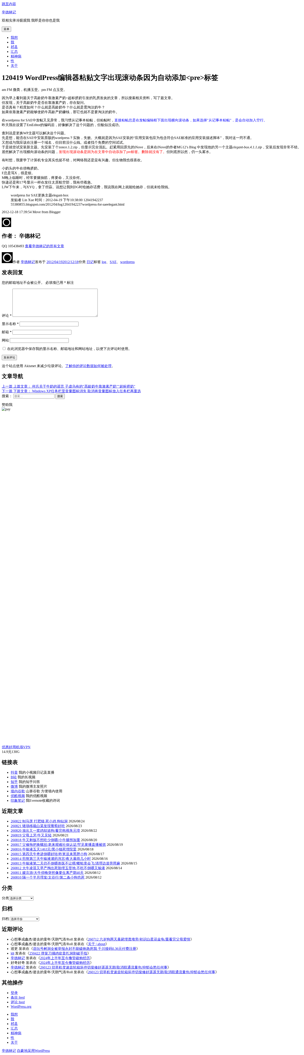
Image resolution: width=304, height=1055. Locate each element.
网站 (5, 340)
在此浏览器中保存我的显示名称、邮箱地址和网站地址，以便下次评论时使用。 (69, 349)
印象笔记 (18, 800)
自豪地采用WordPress (33, 1051)
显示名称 (10, 324)
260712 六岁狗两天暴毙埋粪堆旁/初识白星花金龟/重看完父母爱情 (139, 939)
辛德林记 (9, 12)
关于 (14, 65)
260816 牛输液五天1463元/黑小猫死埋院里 (44, 849)
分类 (5, 898)
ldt (12, 953)
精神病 (16, 56)
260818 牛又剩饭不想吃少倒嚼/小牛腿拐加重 (45, 840)
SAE (113, 262)
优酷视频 (18, 796)
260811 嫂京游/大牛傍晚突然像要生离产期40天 (47, 873)
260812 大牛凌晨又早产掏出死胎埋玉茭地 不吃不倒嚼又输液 (58, 868)
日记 (90, 262)
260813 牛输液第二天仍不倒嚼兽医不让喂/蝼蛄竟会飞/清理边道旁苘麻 (65, 863)
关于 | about (96, 944)
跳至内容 (9, 4)
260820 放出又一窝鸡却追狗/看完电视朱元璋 (45, 830)
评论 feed (18, 1002)
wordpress (127, 262)
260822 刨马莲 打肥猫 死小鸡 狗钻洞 (39, 821)
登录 (14, 993)
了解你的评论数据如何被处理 (88, 366)
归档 (5, 919)
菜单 (6, 29)
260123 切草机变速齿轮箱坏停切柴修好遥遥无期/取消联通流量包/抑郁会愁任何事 (103, 967)
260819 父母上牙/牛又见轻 (31, 835)
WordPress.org (21, 1006)
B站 (14, 777)
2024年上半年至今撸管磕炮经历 (65, 958)
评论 (7, 315)
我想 (14, 37)
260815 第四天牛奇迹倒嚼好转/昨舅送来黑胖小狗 (49, 854)
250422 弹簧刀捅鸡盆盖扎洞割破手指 (58, 953)
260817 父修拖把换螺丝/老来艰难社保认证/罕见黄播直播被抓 (58, 844)
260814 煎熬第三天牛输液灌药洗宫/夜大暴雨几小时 (51, 859)
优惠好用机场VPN (16, 747)
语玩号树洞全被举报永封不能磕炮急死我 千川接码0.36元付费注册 (84, 949)
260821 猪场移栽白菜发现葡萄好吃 (38, 826)
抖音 (14, 772)
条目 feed (18, 997)
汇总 (14, 51)
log (104, 262)
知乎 (14, 782)
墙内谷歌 (18, 791)
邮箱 (7, 332)
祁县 (14, 47)
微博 (14, 786)
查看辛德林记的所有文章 (44, 246)
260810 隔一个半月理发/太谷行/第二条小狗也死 (48, 877)
